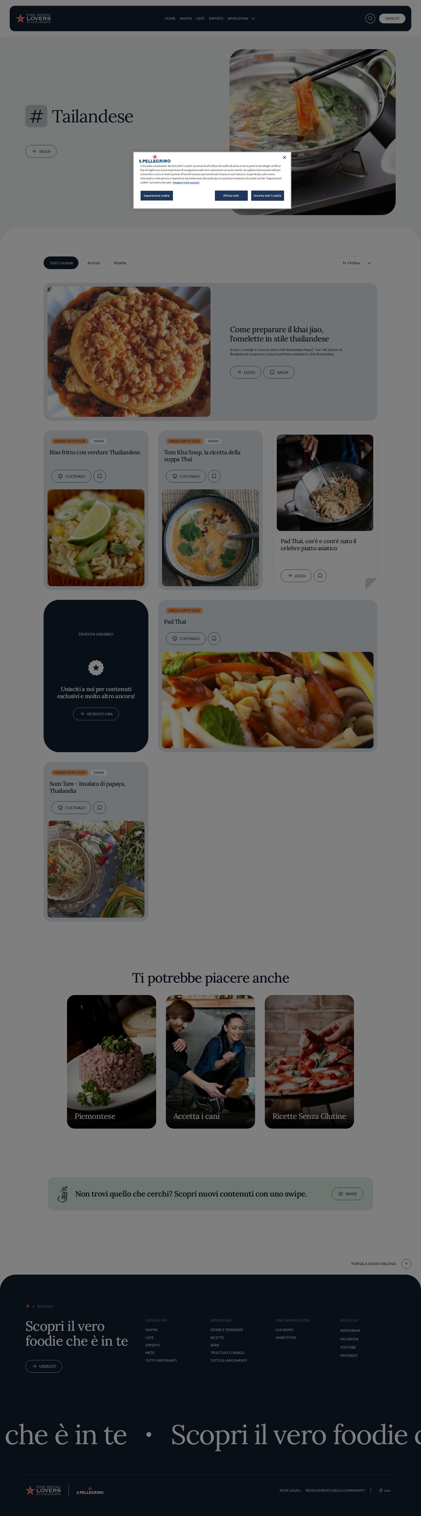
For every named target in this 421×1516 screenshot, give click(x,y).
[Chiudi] (284, 157)
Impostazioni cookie (157, 195)
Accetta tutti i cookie (267, 195)
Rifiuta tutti (231, 195)
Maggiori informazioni (186, 182)
